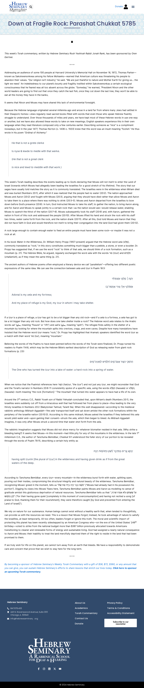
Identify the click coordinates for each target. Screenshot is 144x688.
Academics (81, 608)
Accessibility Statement (120, 613)
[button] (31, 7)
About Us (80, 603)
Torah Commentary (86, 613)
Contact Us (81, 618)
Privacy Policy (114, 603)
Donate (79, 623)
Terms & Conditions (118, 608)
